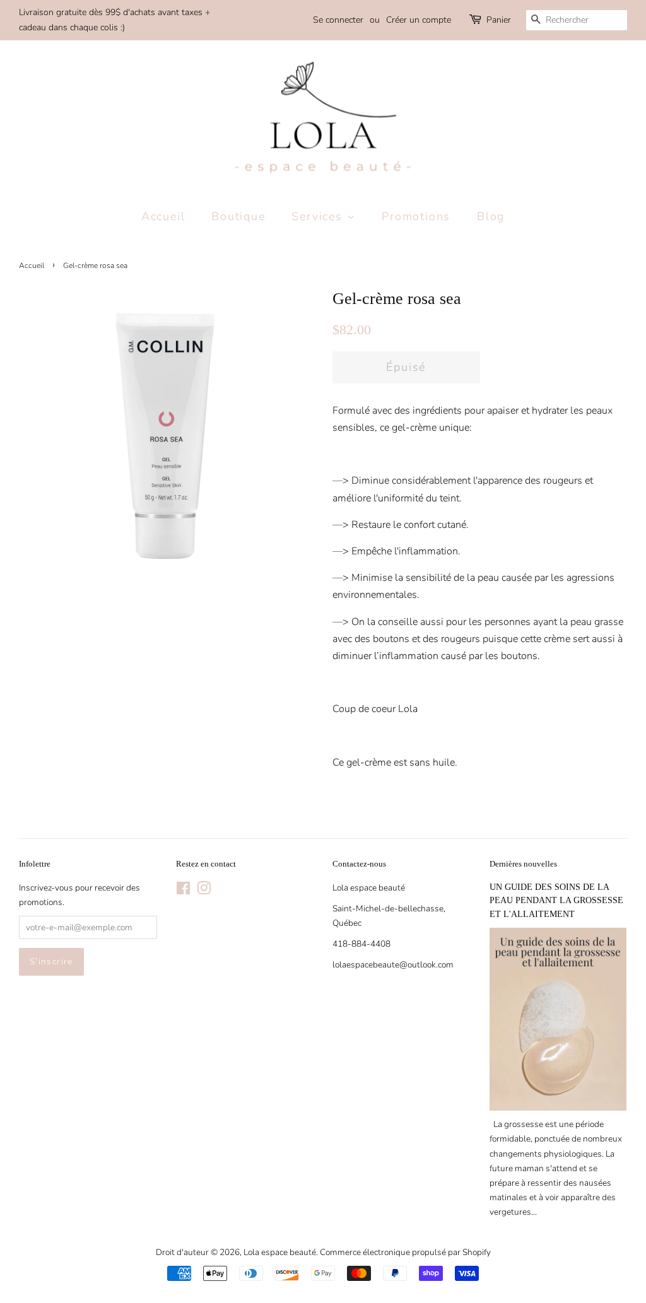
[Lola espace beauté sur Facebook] (183, 891)
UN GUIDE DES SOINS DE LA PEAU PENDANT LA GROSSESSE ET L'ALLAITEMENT (556, 901)
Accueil (163, 216)
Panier (498, 20)
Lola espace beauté (280, 1252)
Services (318, 216)
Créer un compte (418, 20)
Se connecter (338, 20)
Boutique (238, 216)
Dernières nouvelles (523, 863)
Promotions (416, 216)
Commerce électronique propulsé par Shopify (405, 1252)
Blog (491, 216)
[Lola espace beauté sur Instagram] (204, 891)
